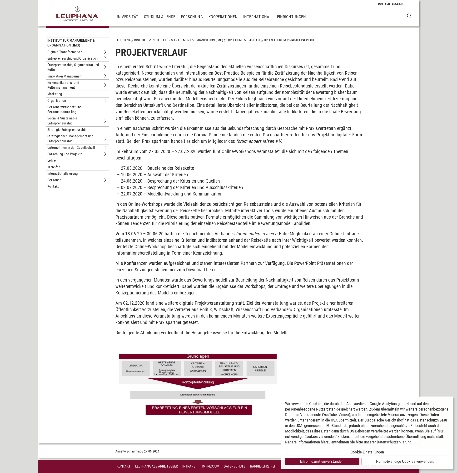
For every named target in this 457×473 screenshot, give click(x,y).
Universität (126, 16)
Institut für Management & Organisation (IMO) (71, 42)
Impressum (210, 466)
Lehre (51, 160)
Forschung (192, 16)
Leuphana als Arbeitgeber (156, 466)
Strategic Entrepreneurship (66, 130)
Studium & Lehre (159, 16)
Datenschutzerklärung (394, 442)
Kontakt (53, 186)
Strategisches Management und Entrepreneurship (70, 138)
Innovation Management (64, 76)
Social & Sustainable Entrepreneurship (62, 120)
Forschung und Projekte (64, 154)
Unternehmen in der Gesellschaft (71, 147)
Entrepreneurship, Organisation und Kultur (73, 67)
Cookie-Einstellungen (367, 452)
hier (172, 269)
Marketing (54, 94)
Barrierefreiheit (263, 466)
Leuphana (123, 40)
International (257, 16)
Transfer (53, 167)
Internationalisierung (62, 173)
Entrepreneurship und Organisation (72, 58)
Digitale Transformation (64, 52)
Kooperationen (223, 16)
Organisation (56, 100)
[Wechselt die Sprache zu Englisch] (397, 3)
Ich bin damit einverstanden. (322, 461)
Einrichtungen (291, 16)
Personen (54, 180)
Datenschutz (234, 466)
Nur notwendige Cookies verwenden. (405, 461)
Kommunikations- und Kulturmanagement (63, 85)
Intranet (189, 466)
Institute (141, 40)
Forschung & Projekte (243, 40)
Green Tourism (275, 40)
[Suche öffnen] (409, 15)
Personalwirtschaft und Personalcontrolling (64, 109)
